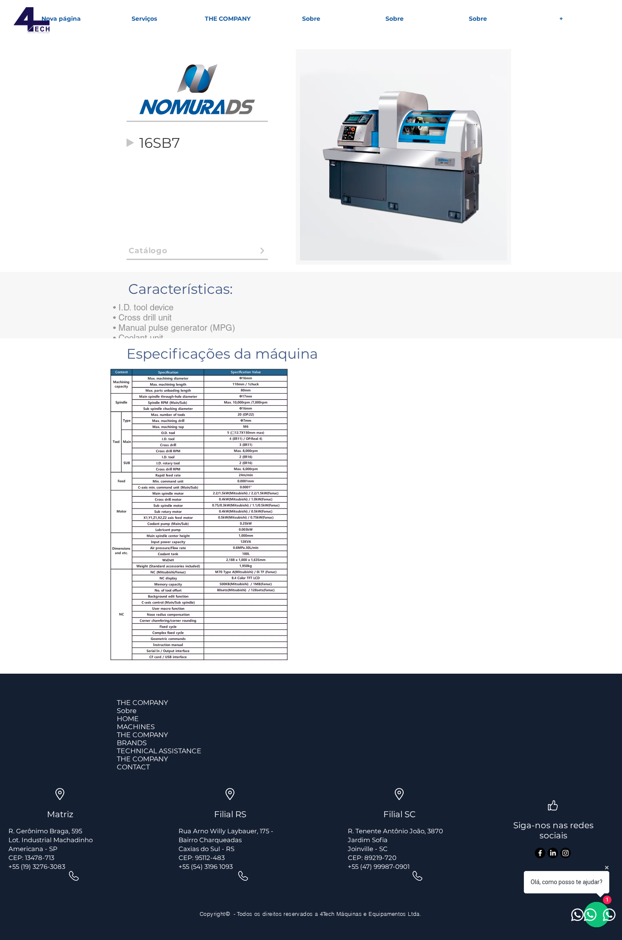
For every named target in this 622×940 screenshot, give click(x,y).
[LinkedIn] (553, 853)
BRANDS (132, 743)
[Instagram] (565, 853)
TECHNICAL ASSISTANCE (159, 751)
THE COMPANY (142, 703)
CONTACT (133, 767)
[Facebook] (540, 853)
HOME (128, 719)
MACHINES (136, 727)
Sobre (127, 711)
